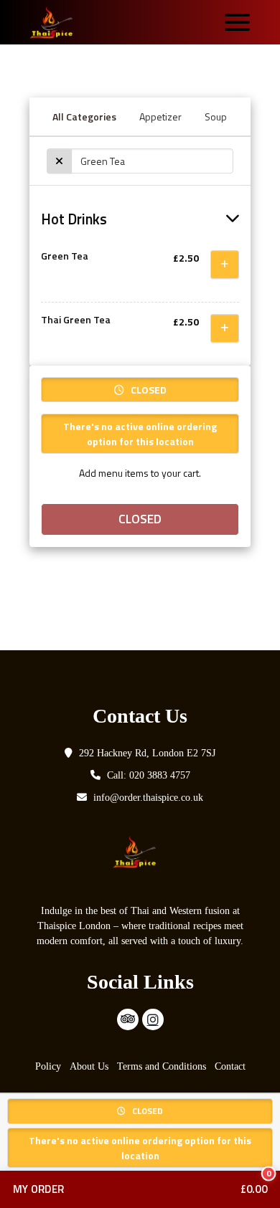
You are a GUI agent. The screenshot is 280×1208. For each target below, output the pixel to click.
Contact (230, 1066)
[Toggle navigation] (237, 22)
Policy (48, 1066)
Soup (216, 116)
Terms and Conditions (161, 1066)
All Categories (84, 116)
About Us (89, 1066)
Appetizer (160, 116)
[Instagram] (153, 1019)
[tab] (140, 219)
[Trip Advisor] (128, 1019)
